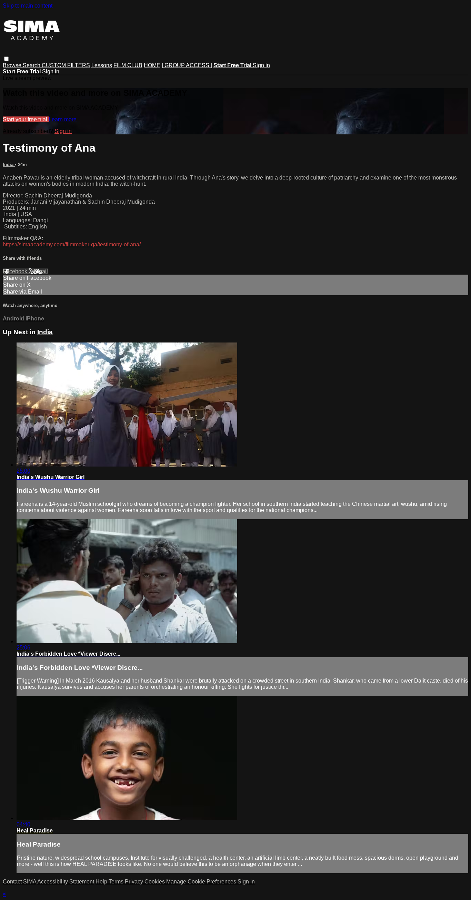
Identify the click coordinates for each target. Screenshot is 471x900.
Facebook (16, 271)
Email (41, 271)
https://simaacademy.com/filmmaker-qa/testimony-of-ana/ (72, 244)
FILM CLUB (127, 65)
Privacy (134, 881)
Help (102, 881)
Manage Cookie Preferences (202, 881)
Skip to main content (27, 6)
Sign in (261, 65)
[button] (6, 59)
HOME (152, 65)
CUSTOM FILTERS (66, 65)
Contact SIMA (19, 881)
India (9, 164)
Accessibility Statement (65, 881)
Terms (117, 881)
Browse (13, 65)
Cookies (155, 881)
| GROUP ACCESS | (187, 65)
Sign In (50, 71)
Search (32, 65)
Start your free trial (26, 119)
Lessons (101, 65)
